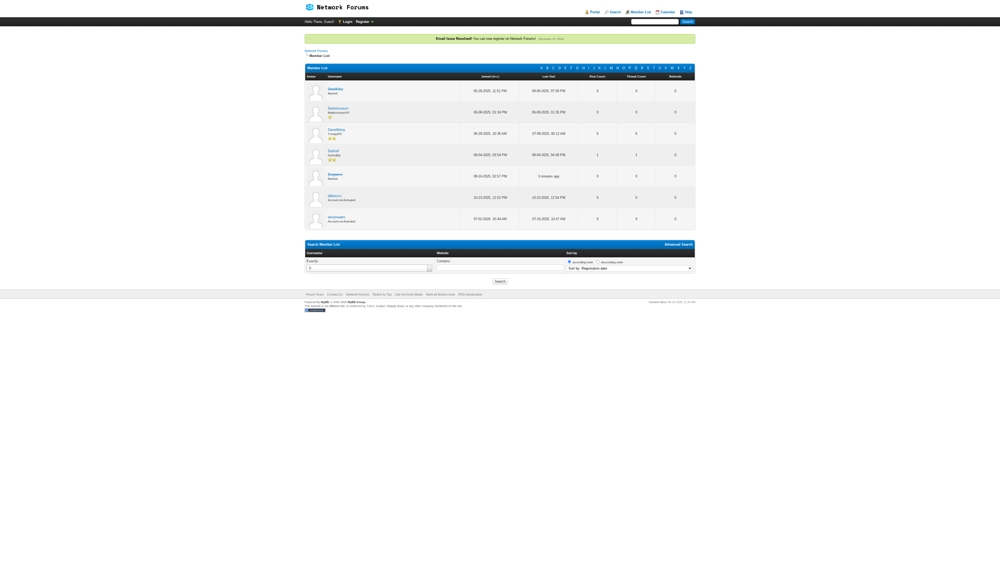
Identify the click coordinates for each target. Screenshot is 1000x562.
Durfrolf (333, 151)
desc (495, 76)
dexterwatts (336, 217)
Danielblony (336, 130)
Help (688, 12)
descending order (612, 262)
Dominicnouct (338, 108)
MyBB (325, 302)
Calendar (668, 12)
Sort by (571, 253)
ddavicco (334, 196)
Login (347, 22)
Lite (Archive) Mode (409, 294)
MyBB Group (356, 302)
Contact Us (335, 294)
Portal (595, 12)
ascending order (583, 262)
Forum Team (315, 294)
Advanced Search (679, 244)
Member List (641, 12)
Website (443, 253)
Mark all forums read (440, 294)
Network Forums (316, 51)
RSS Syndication (470, 294)
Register (362, 22)
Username (314, 253)
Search (615, 12)
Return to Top (382, 294)
